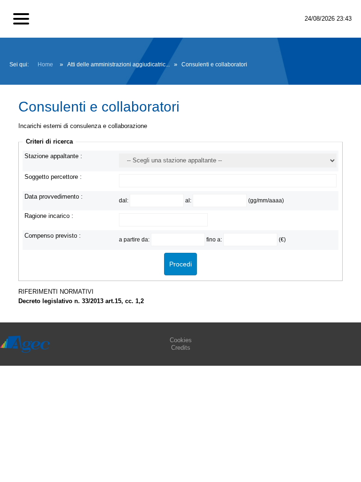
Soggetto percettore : (53, 176)
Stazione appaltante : (53, 156)
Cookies (181, 340)
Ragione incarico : (48, 215)
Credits (180, 347)
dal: (124, 200)
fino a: (214, 239)
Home (45, 64)
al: (189, 200)
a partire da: (135, 239)
